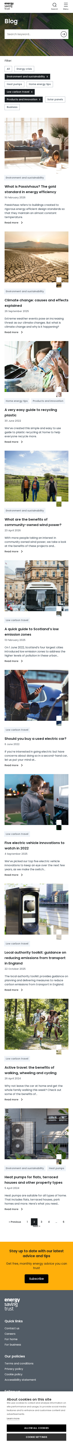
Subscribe (36, 1279)
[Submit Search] (64, 34)
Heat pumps (14, 84)
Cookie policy (13, 1374)
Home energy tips (40, 84)
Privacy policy (14, 1369)
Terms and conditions (19, 1363)
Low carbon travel (18, 91)
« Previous (15, 1222)
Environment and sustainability (26, 76)
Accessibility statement (20, 1380)
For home (11, 1339)
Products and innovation (22, 99)
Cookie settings (36, 1437)
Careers (10, 1334)
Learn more (13, 1418)
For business (13, 1345)
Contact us (12, 1328)
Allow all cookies (36, 1428)
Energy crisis (24, 69)
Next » (36, 1226)
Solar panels (55, 99)
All (8, 69)
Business (12, 107)
